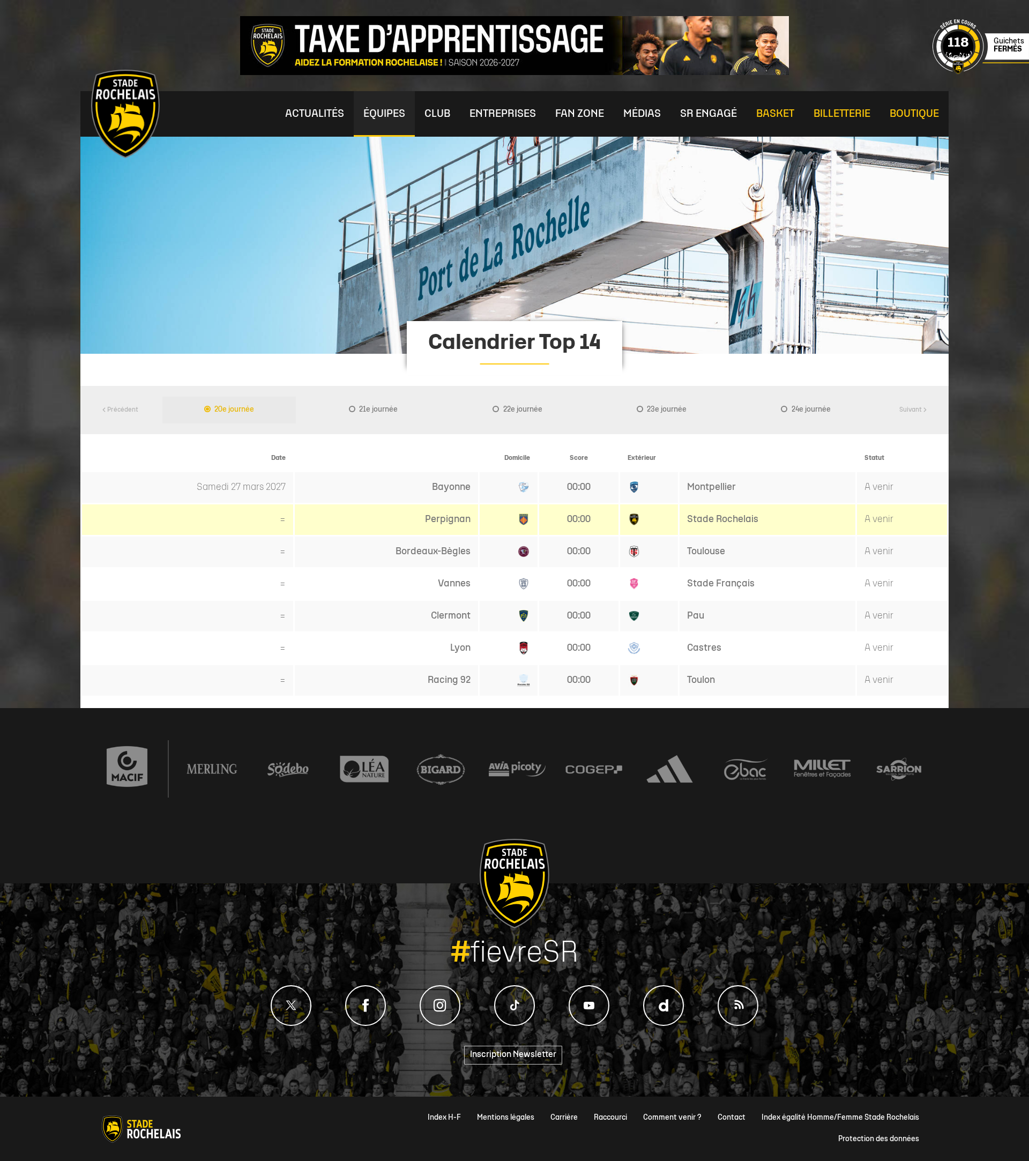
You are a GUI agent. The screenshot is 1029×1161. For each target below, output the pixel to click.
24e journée (810, 409)
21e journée (377, 409)
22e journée (522, 409)
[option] (229, 410)
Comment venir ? (672, 1117)
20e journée (233, 409)
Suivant (911, 410)
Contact (731, 1117)
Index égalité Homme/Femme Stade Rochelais (840, 1117)
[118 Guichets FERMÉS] (981, 72)
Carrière (564, 1117)
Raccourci (610, 1117)
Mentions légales (505, 1117)
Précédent (122, 410)
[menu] (314, 114)
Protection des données (878, 1139)
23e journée (666, 409)
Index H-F (444, 1117)
